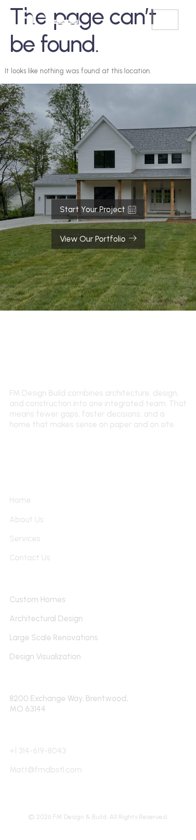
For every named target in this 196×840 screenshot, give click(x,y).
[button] (165, 20)
